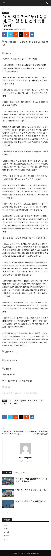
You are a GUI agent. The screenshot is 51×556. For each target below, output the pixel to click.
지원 (10, 403)
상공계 (35, 401)
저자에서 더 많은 (20, 472)
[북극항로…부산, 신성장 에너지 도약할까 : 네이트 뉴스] (8, 481)
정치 (5, 539)
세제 (41, 401)
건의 (10, 401)
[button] (47, 3)
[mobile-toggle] (4, 3)
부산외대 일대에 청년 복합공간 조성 (31, 501)
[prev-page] (3, 512)
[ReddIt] (15, 34)
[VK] (32, 34)
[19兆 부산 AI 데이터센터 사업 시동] (8, 493)
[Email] (21, 34)
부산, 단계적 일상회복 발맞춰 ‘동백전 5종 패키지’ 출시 (14, 432)
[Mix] (26, 34)
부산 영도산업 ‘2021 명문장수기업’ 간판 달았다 (38, 432)
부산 (29, 401)
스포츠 (6, 535)
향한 (15, 403)
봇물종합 (23, 401)
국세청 (16, 401)
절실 (4, 403)
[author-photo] (25, 454)
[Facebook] (4, 34)
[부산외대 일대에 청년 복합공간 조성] (8, 504)
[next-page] (7, 512)
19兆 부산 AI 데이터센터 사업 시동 (30, 490)
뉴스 (5, 528)
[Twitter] (10, 34)
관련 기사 (7, 472)
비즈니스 (9, 9)
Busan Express (8, 29)
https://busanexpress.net (25, 461)
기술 (5, 525)
